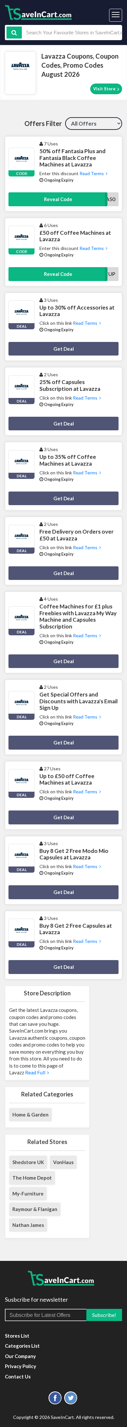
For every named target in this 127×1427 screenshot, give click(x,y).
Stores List (17, 1336)
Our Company (20, 1356)
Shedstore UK (28, 1162)
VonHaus (63, 1162)
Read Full (35, 1072)
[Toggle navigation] (115, 15)
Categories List (22, 1346)
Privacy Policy (20, 1366)
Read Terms (92, 173)
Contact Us (18, 1376)
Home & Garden (30, 1114)
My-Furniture (28, 1193)
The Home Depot (32, 1178)
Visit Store (105, 88)
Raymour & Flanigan (34, 1209)
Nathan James (28, 1225)
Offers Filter (43, 123)
